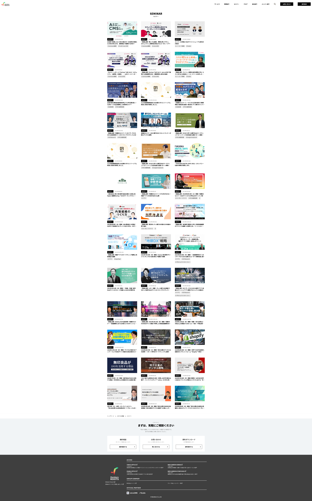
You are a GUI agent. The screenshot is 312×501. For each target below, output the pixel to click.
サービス (217, 4)
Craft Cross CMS (123, 46)
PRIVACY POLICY (109, 482)
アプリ (144, 198)
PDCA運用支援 (120, 107)
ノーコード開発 (180, 46)
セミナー (236, 4)
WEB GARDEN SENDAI (174, 465)
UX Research (112, 137)
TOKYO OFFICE (131, 465)
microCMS (156, 46)
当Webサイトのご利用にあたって (114, 484)
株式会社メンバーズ (131, 483)
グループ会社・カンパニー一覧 (175, 483)
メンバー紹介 (266, 4)
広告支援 (111, 107)
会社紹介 (254, 4)
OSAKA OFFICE (131, 471)
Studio (189, 46)
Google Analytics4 (192, 137)
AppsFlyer (118, 259)
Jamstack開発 (112, 46)
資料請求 (304, 4)
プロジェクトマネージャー (183, 262)
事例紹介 (226, 4)
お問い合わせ (287, 4)
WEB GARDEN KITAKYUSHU (176, 471)
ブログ (245, 4)
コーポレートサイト (181, 198)
